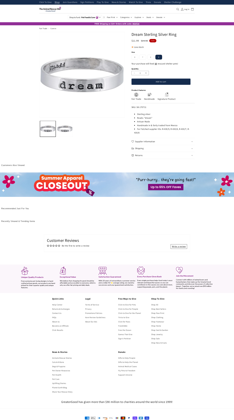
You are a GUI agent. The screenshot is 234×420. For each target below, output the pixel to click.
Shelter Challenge (172, 2)
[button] (177, 9)
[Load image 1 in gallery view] (48, 129)
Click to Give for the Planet (129, 313)
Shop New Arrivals (159, 343)
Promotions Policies (93, 313)
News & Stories (119, 2)
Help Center (57, 304)
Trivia (148, 2)
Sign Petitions (87, 2)
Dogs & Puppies (58, 366)
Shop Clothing (157, 317)
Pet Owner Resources (61, 370)
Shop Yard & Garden (159, 330)
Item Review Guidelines (95, 317)
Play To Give (103, 2)
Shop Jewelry (157, 334)
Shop (57, 2)
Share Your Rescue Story (62, 392)
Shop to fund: (82, 17)
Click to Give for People (128, 309)
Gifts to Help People (126, 358)
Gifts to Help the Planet (128, 362)
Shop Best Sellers (158, 309)
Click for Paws (124, 321)
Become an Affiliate (60, 326)
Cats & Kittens (58, 362)
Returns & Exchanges (61, 309)
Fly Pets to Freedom (126, 370)
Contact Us (56, 313)
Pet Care (55, 379)
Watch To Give (136, 2)
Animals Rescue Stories (62, 358)
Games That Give (125, 334)
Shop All (154, 304)
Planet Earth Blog (59, 387)
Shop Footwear (157, 321)
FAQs (54, 317)
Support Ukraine (125, 375)
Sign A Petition (124, 338)
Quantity (135, 69)
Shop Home (156, 326)
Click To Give (45, 2)
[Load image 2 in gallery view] (65, 129)
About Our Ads (91, 321)
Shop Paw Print (157, 313)
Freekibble (122, 326)
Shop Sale (155, 338)
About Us (56, 321)
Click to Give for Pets (127, 304)
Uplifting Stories (59, 383)
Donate (157, 2)
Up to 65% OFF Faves (166, 187)
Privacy (88, 309)
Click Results (57, 330)
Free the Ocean (124, 330)
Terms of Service (92, 304)
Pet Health (56, 375)
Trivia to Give (123, 317)
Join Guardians (70, 2)
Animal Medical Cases (127, 366)
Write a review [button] (179, 246)
